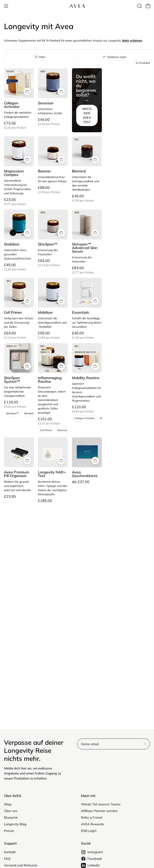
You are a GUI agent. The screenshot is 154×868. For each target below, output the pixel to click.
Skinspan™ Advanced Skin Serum (84, 247)
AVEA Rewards (92, 824)
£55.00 (49, 335)
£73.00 (15, 125)
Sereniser (46, 103)
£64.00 (49, 263)
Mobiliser (45, 312)
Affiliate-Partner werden (99, 811)
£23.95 (10, 496)
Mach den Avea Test (86, 115)
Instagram (95, 852)
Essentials (80, 312)
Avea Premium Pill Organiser (16, 474)
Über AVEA (12, 796)
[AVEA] (77, 6)
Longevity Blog (15, 824)
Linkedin (93, 865)
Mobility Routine (85, 378)
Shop (8, 804)
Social (85, 843)
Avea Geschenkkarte (85, 474)
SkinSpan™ (48, 244)
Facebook (94, 859)
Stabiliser (12, 244)
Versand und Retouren (20, 865)
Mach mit (88, 796)
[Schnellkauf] (27, 91)
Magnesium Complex (14, 173)
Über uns (10, 811)
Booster (44, 171)
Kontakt (10, 852)
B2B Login (88, 831)
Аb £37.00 (80, 482)
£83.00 (83, 270)
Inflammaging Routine (50, 379)
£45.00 (49, 121)
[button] (139, 6)
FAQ (7, 859)
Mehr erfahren (132, 40)
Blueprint (11, 817)
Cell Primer (13, 312)
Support (10, 843)
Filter (42, 57)
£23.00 (15, 202)
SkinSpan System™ (12, 379)
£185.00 (45, 501)
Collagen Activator (12, 105)
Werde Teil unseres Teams (101, 804)
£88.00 (49, 189)
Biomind (79, 171)
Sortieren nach (116, 57)
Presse (9, 831)
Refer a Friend (91, 817)
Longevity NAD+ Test (52, 474)
